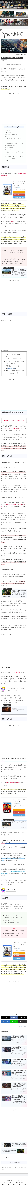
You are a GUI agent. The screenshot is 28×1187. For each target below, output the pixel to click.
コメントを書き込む (14, 1162)
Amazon (16, 192)
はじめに (7, 130)
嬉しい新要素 (10, 147)
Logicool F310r (11, 368)
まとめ (6, 160)
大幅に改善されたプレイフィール (15, 143)
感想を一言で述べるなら (11, 134)
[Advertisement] (14, 108)
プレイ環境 (8, 132)
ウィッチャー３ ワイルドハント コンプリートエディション (19, 183)
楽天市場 (16, 194)
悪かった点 (8, 149)
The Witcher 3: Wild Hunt (8, 57)
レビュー (5, 60)
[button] (22, 1021)
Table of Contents (12, 127)
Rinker (19, 187)
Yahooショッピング (19, 197)
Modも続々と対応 (11, 145)
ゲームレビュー (19, 57)
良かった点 (8, 136)
